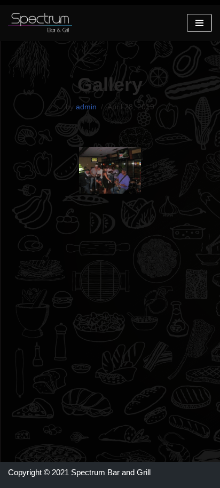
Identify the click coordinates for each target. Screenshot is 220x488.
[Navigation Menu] (199, 23)
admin (86, 107)
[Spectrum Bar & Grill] (40, 23)
